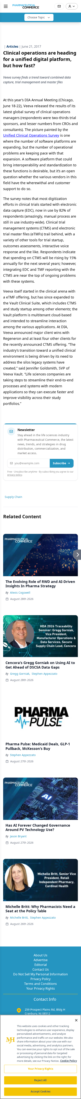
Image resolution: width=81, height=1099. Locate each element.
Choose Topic (36, 17)
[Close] (76, 1020)
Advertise (41, 960)
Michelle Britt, (19, 917)
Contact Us (40, 969)
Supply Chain (13, 497)
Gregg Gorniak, (20, 674)
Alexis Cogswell (20, 592)
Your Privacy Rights (40, 988)
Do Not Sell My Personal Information (40, 974)
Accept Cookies (40, 1091)
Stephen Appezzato (44, 674)
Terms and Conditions (40, 984)
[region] (40, 1057)
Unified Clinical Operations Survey (31, 135)
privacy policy (14, 475)
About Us (40, 955)
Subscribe (59, 463)
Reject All (40, 1080)
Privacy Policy (40, 979)
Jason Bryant (18, 836)
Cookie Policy (68, 1061)
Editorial (40, 965)
